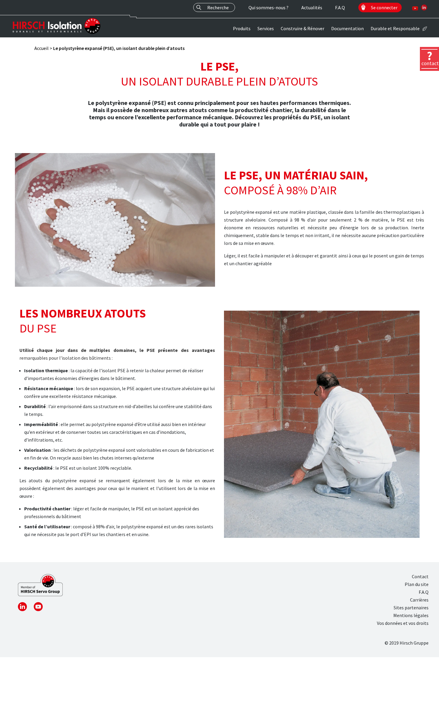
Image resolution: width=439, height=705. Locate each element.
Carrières (419, 600)
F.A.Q (340, 7)
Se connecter (384, 7)
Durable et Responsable (395, 28)
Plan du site (417, 584)
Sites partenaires (411, 608)
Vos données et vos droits (403, 623)
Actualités (311, 7)
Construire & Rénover (302, 28)
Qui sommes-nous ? (268, 7)
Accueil (41, 48)
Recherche (218, 7)
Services (265, 28)
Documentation (347, 28)
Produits (242, 28)
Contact (420, 576)
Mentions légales (411, 615)
